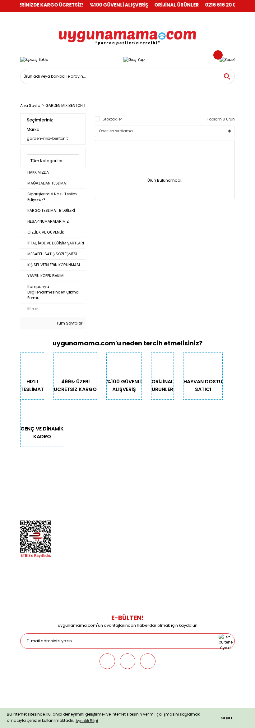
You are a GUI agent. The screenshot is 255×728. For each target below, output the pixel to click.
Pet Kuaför (104, 505)
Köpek (100, 479)
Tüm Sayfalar (68, 323)
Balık (99, 497)
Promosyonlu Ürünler (114, 514)
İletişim (26, 479)
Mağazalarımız (34, 505)
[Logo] (127, 33)
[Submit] (225, 641)
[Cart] (227, 59)
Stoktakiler (112, 119)
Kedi (99, 471)
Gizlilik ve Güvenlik (37, 488)
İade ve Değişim (184, 505)
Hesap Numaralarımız (41, 497)
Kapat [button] (226, 718)
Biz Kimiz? (29, 471)
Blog (24, 514)
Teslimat (177, 471)
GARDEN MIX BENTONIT (65, 105)
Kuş (98, 488)
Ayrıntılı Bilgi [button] (87, 720)
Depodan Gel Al (184, 479)
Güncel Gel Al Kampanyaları (196, 488)
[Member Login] (134, 59)
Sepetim (177, 497)
